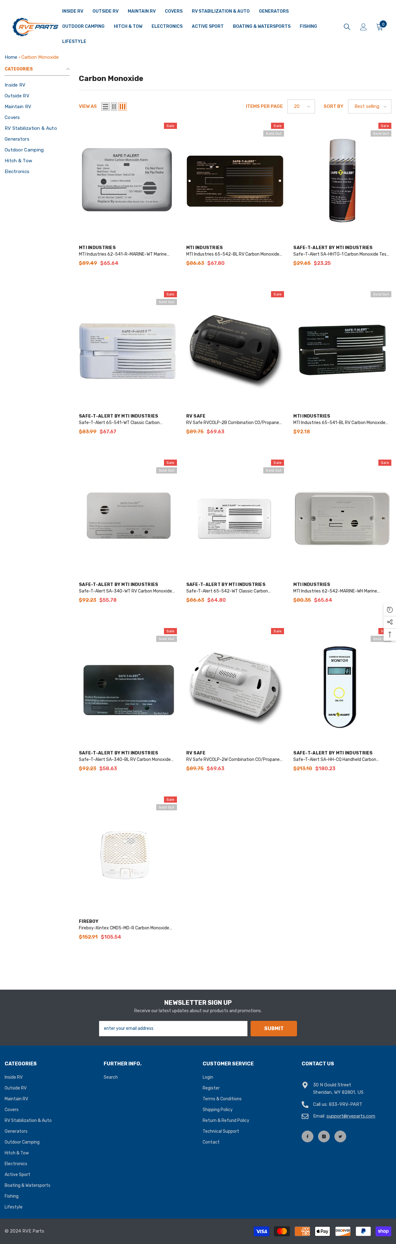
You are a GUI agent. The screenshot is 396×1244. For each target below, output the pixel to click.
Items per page (264, 106)
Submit (274, 1028)
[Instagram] (324, 1136)
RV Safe (196, 416)
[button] (105, 107)
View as (88, 106)
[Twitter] (340, 1136)
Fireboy (88, 921)
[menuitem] (37, 85)
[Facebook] (307, 1136)
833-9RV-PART (345, 1104)
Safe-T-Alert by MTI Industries (332, 247)
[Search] (347, 27)
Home (11, 57)
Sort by (333, 106)
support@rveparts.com (350, 1116)
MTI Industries (97, 247)
